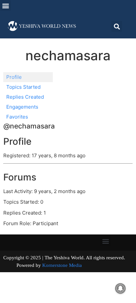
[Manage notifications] (120, 288)
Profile (14, 77)
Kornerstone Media (62, 265)
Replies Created (25, 97)
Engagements (22, 107)
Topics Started (23, 87)
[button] (5, 5)
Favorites (17, 117)
